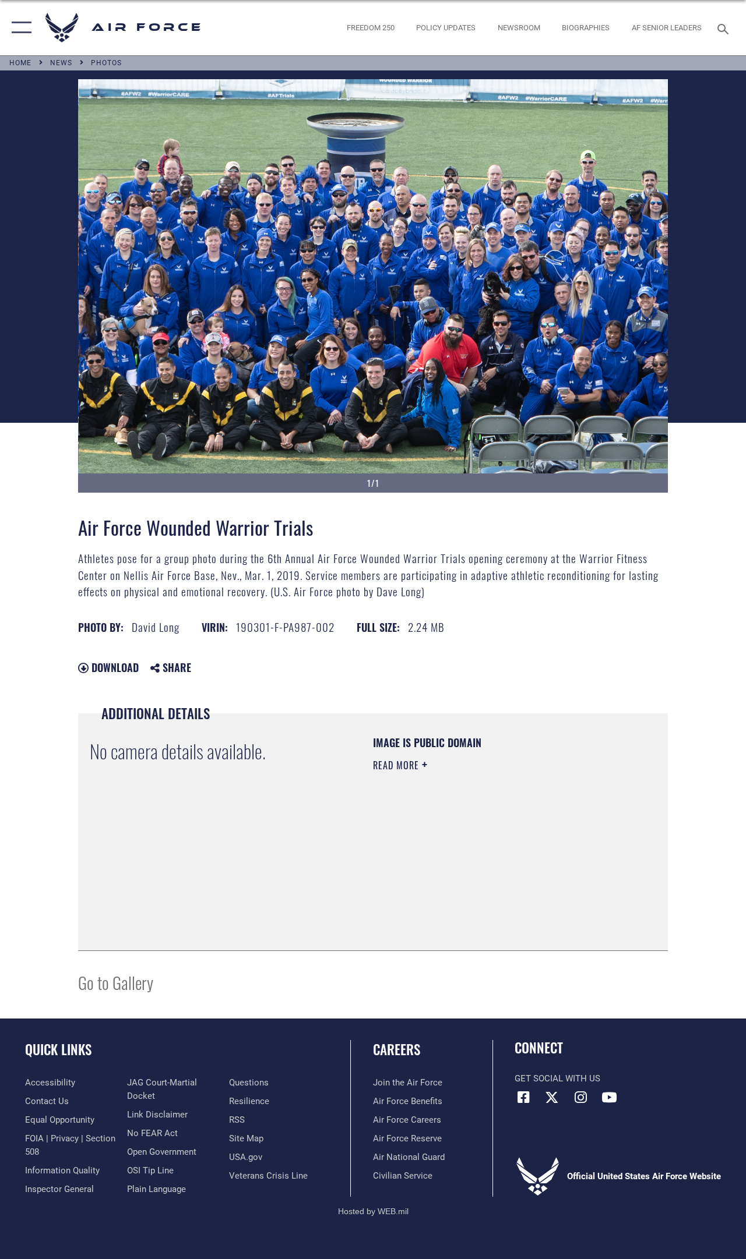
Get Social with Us (557, 1078)
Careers (396, 1049)
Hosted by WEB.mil (373, 1211)
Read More (397, 765)
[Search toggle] (725, 27)
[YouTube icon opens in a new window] (609, 1097)
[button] (19, 27)
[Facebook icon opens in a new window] (523, 1097)
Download (114, 667)
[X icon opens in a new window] (552, 1097)
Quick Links (58, 1049)
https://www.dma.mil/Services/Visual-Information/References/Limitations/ (477, 863)
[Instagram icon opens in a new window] (580, 1097)
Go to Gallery (115, 982)
